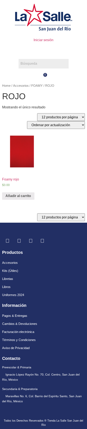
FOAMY (37, 85)
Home (6, 85)
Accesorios (21, 85)
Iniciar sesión (43, 40)
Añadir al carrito (18, 196)
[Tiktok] (42, 240)
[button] (43, 51)
